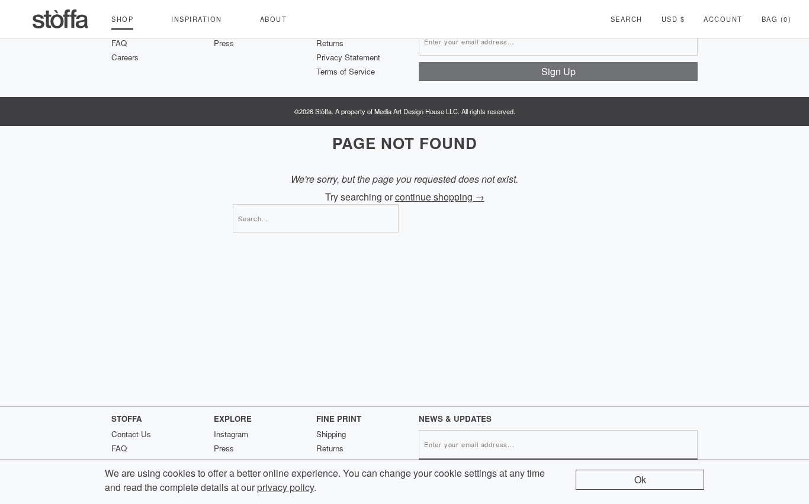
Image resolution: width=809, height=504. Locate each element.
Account (723, 19)
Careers (125, 57)
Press (224, 43)
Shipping (331, 434)
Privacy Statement (348, 57)
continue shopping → (439, 196)
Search (627, 19)
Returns (329, 43)
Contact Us (131, 434)
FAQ (119, 43)
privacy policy (285, 487)
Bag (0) (777, 19)
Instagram (231, 434)
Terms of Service (345, 71)
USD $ (673, 19)
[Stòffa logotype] (60, 18)
